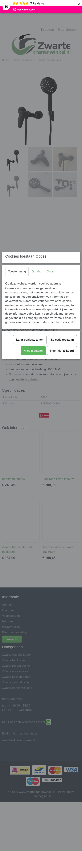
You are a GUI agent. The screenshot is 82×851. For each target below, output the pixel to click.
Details (36, 271)
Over (50, 271)
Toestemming (17, 271)
